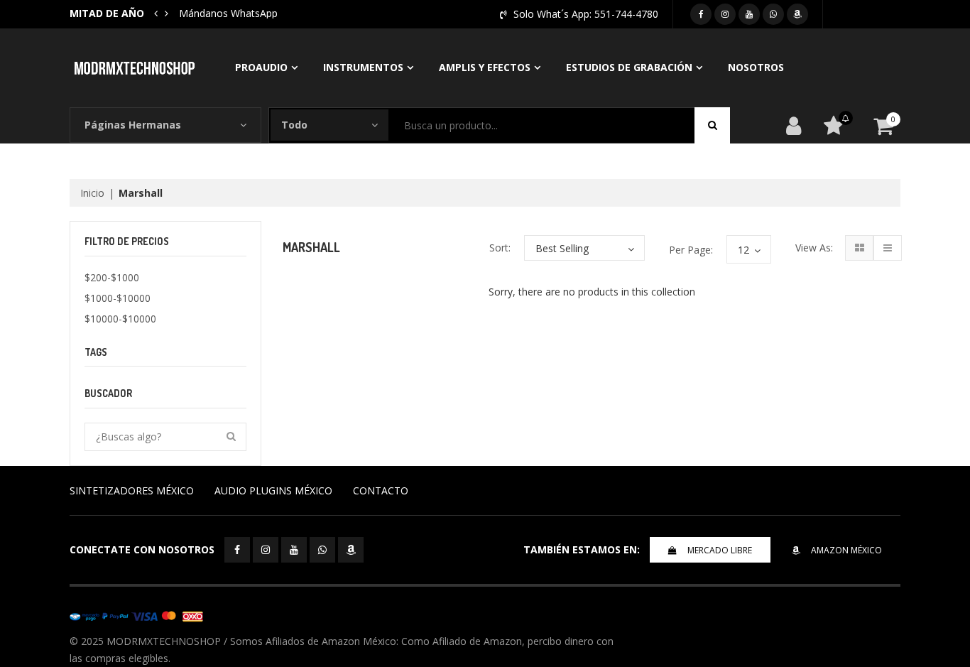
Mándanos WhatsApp (228, 13)
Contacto (380, 490)
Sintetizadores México (132, 490)
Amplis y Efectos (484, 67)
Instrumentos (363, 67)
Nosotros (756, 67)
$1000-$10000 (118, 298)
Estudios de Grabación (629, 67)
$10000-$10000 (120, 318)
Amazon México (846, 550)
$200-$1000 (112, 277)
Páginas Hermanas (133, 124)
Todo (294, 124)
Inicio (92, 193)
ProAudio (261, 67)
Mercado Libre (719, 550)
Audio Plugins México (273, 490)
